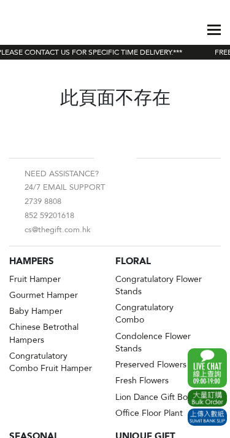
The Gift (38, 29)
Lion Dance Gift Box (153, 397)
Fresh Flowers (142, 380)
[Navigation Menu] (214, 30)
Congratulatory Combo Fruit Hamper (50, 362)
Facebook (105, 157)
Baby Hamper (36, 311)
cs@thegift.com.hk (58, 229)
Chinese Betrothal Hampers (44, 333)
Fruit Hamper (35, 279)
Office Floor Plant (149, 413)
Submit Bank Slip (207, 417)
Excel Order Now (207, 398)
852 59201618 (49, 215)
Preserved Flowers (150, 364)
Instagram (125, 157)
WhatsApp (207, 368)
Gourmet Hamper (43, 295)
